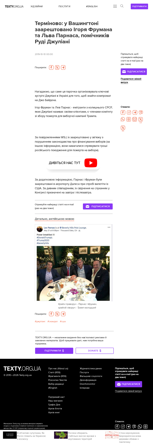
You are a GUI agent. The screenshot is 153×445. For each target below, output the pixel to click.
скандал (53, 321)
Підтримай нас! (56, 397)
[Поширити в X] (57, 67)
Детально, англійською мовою (54, 219)
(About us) (63, 368)
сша (63, 321)
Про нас (52, 368)
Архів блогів (55, 408)
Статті (51, 372)
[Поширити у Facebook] (51, 67)
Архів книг (54, 412)
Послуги (84, 372)
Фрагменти (54, 376)
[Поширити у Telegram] (63, 67)
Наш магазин (55, 400)
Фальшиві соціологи (91, 376)
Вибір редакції (56, 383)
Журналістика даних (91, 368)
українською (39, 428)
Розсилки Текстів (57, 380)
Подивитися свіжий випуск (128, 391)
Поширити (41, 67)
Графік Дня (54, 404)
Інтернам (84, 387)
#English (52, 387)
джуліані (40, 321)
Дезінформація (88, 380)
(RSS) (57, 372)
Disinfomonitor (87, 383)
